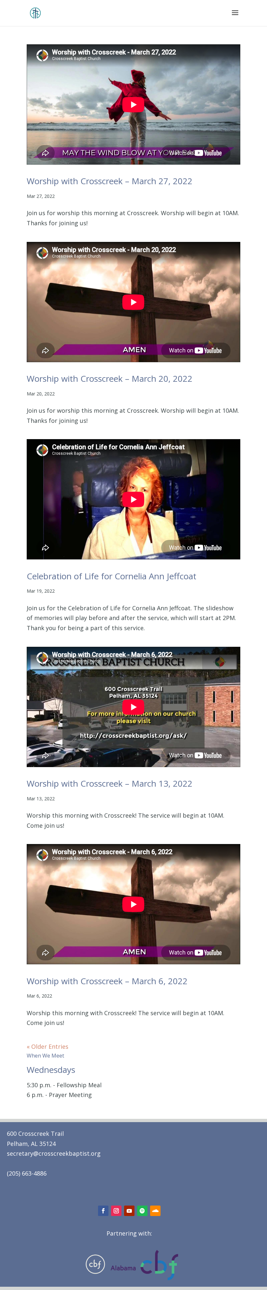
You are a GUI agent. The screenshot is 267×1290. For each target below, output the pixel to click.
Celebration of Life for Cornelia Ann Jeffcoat (111, 576)
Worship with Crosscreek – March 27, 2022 (109, 181)
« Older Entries (47, 1046)
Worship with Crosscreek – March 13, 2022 (109, 783)
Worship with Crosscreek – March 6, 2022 (107, 981)
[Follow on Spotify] (142, 1211)
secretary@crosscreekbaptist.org (54, 1153)
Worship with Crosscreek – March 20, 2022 (109, 378)
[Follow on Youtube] (129, 1211)
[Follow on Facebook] (103, 1211)
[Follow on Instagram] (116, 1211)
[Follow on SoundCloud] (155, 1211)
